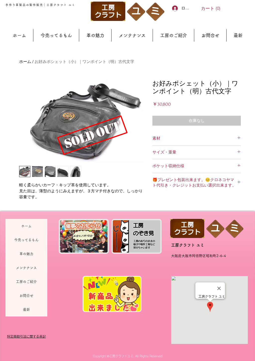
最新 (26, 309)
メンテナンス (26, 267)
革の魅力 (26, 254)
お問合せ (26, 295)
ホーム (25, 61)
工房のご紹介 (26, 281)
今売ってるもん (26, 240)
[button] (210, 8)
